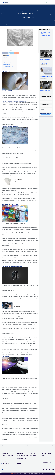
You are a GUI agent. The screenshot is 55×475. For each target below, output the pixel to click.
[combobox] (41, 106)
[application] (29, 2)
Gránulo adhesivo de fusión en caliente (45, 36)
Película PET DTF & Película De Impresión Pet (45, 40)
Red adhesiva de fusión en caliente (46, 38)
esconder (8, 55)
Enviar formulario (45, 113)
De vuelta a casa (27, 15)
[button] (28, 2)
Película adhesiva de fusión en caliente (45, 33)
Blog (23, 17)
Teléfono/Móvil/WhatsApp (44, 104)
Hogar (20, 17)
